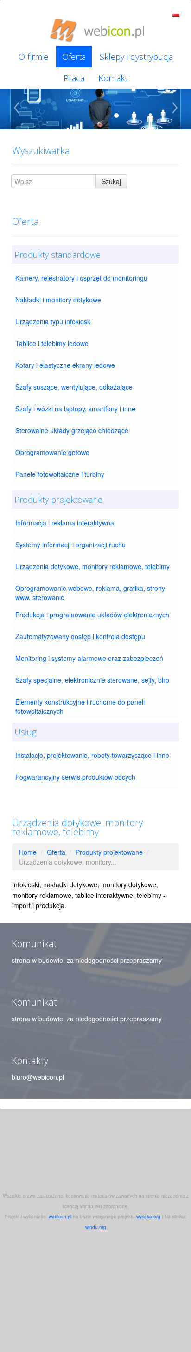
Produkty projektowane (109, 852)
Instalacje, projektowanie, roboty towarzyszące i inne (92, 755)
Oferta (74, 56)
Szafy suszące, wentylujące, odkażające (74, 386)
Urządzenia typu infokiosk (52, 321)
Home (28, 852)
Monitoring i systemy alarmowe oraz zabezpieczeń (89, 658)
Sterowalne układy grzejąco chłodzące (71, 430)
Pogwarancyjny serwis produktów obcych (75, 777)
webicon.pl (60, 1216)
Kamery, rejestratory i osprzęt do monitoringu (81, 277)
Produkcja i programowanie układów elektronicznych (92, 614)
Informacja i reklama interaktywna (64, 522)
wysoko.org (148, 1216)
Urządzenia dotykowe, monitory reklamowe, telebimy (92, 566)
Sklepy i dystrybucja (136, 56)
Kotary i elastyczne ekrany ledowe (65, 365)
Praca (74, 77)
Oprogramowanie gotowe (52, 452)
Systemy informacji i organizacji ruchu (70, 544)
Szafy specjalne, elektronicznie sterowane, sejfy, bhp (92, 680)
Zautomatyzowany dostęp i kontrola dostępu (80, 636)
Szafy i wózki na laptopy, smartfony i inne (75, 408)
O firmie (33, 56)
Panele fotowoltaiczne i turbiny (59, 474)
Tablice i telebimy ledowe (52, 343)
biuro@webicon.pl (38, 1077)
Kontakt (112, 77)
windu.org (95, 1227)
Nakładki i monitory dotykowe (58, 299)
